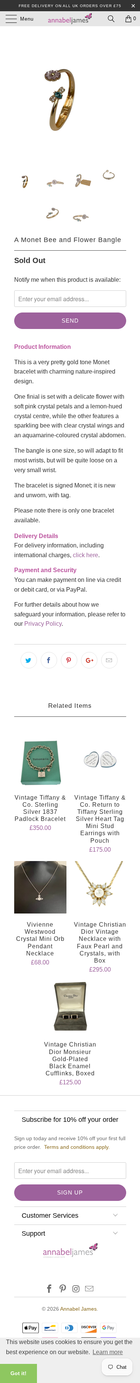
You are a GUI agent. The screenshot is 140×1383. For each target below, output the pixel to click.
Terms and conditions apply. (77, 1147)
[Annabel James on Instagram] (76, 1289)
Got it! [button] (18, 1373)
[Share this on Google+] (89, 660)
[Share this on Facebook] (49, 660)
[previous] (21, 93)
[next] (119, 93)
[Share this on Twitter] (29, 660)
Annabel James (78, 1309)
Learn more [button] (108, 1352)
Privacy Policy (43, 623)
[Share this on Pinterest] (69, 660)
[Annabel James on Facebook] (49, 1289)
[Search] (114, 18)
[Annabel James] (70, 18)
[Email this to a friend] (109, 660)
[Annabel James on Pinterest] (63, 1289)
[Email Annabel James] (89, 1289)
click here (85, 555)
